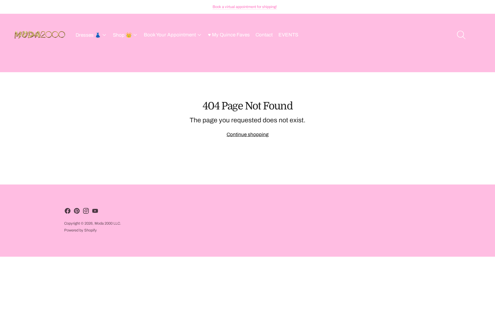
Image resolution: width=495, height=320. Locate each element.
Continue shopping (247, 134)
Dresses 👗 (88, 35)
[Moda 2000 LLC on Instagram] (85, 212)
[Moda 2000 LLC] (40, 34)
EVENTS (288, 35)
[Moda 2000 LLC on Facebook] (67, 212)
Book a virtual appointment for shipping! (245, 7)
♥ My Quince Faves (229, 35)
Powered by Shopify (80, 230)
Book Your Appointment (170, 35)
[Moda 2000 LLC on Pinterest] (76, 212)
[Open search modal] (461, 35)
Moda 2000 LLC (107, 223)
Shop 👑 (122, 35)
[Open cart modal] (478, 35)
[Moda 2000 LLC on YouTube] (95, 212)
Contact (264, 35)
